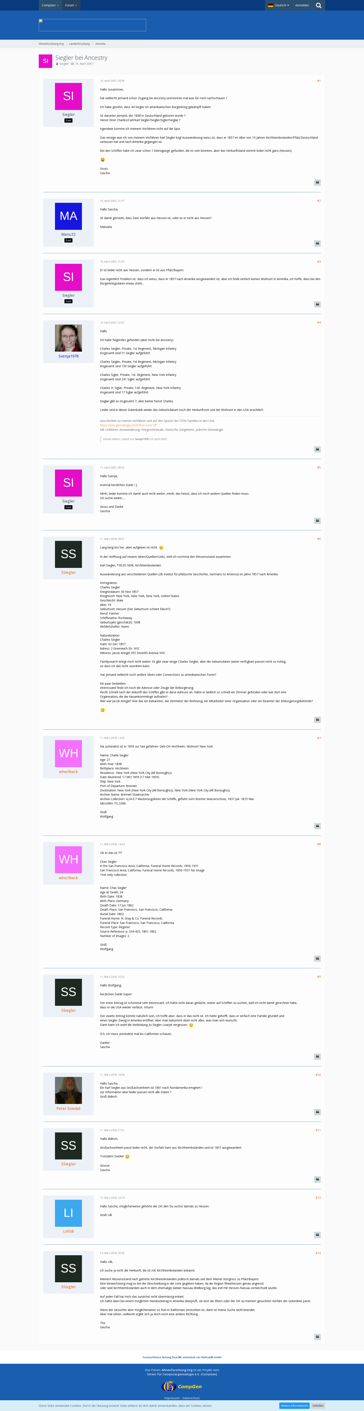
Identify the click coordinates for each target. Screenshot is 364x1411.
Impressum (172, 1398)
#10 (318, 1075)
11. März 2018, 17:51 (112, 1130)
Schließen (318, 1405)
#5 (319, 467)
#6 (319, 539)
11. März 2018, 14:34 (112, 844)
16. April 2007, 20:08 (112, 81)
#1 (319, 81)
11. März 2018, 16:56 (112, 1075)
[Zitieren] (317, 182)
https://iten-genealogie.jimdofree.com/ (126, 425)
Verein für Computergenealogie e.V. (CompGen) (182, 1374)
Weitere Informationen (294, 1405)
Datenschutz (191, 1398)
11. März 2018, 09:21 (112, 539)
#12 (318, 1198)
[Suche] (318, 5)
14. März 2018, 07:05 (112, 1253)
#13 (318, 1253)
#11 (318, 1130)
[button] (278, 5)
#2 (319, 201)
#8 (319, 844)
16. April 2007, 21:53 (112, 261)
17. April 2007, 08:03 (112, 467)
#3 (319, 262)
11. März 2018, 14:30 (112, 738)
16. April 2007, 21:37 (112, 201)
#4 (319, 322)
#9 (319, 977)
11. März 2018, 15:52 (112, 977)
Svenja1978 (142, 439)
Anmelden (302, 5)
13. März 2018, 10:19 (112, 1198)
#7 (319, 738)
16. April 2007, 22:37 (112, 322)
